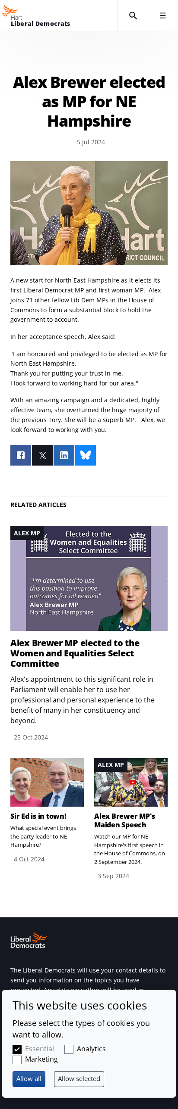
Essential (39, 1048)
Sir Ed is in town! (38, 816)
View (89, 634)
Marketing (41, 1059)
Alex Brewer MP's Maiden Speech (124, 820)
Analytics (91, 1048)
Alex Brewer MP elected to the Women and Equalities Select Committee (74, 653)
